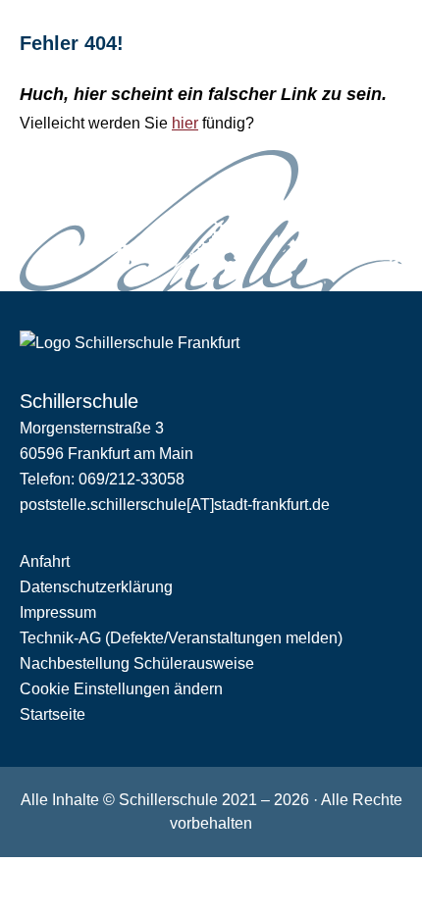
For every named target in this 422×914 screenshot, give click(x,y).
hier (185, 123)
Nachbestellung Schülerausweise (137, 663)
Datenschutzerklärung (96, 587)
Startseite (52, 714)
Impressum (58, 612)
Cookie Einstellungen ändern (121, 689)
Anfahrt (45, 561)
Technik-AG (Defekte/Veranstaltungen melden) (181, 638)
